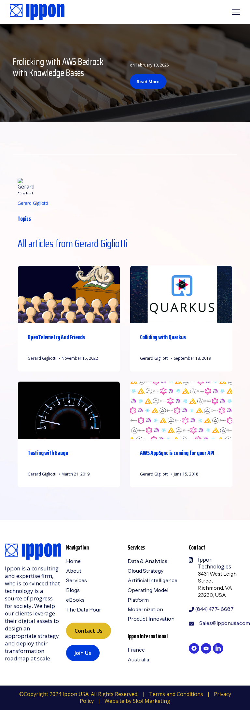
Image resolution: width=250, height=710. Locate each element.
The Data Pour (83, 609)
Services (76, 580)
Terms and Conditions (176, 694)
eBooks (75, 600)
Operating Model (148, 590)
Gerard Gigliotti (33, 203)
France (136, 649)
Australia (138, 659)
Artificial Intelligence (152, 580)
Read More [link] (148, 81)
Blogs (73, 590)
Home (73, 561)
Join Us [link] (83, 653)
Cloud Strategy (145, 570)
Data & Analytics (147, 561)
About (73, 570)
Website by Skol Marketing (137, 700)
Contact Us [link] (89, 630)
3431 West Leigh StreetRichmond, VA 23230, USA (217, 584)
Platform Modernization (145, 604)
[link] (37, 11)
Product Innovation (151, 618)
